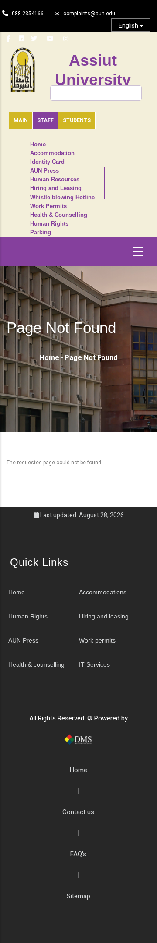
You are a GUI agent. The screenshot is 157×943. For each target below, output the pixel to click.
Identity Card (47, 162)
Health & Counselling (58, 215)
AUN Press (44, 171)
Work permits (97, 640)
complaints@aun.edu (89, 14)
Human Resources (54, 180)
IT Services (94, 664)
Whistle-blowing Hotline (62, 197)
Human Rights (49, 224)
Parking (40, 233)
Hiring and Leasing (56, 188)
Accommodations (102, 592)
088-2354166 (28, 14)
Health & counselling (36, 664)
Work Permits (48, 206)
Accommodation (52, 153)
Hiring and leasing (104, 616)
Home (38, 144)
